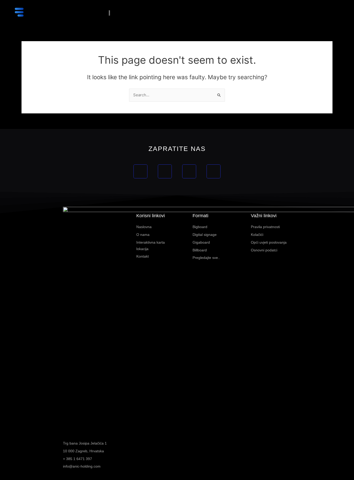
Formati (200, 215)
